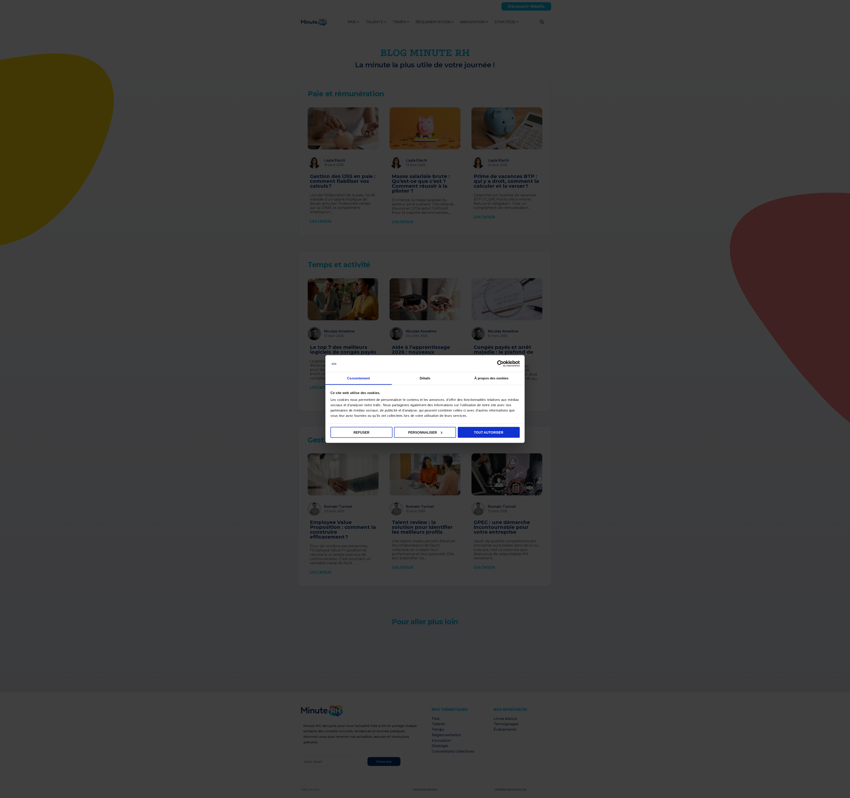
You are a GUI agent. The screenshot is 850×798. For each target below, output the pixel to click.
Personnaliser (422, 432)
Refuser (361, 432)
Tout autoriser (488, 432)
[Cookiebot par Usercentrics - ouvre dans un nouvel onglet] (500, 363)
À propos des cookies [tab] (491, 378)
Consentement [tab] (358, 378)
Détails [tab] (425, 378)
